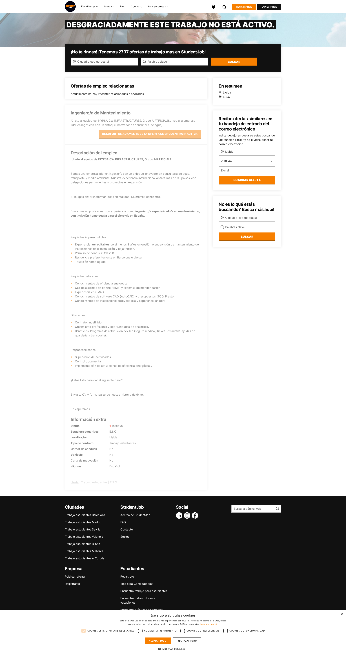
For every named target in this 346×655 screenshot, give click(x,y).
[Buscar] (224, 6)
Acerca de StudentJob (135, 515)
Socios (124, 536)
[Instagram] (188, 515)
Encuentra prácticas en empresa (141, 610)
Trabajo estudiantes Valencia (84, 536)
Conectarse (269, 7)
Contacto (136, 6)
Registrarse (244, 7)
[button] (173, 649)
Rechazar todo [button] (187, 640)
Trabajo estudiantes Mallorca (84, 551)
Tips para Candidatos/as (136, 584)
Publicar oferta (75, 576)
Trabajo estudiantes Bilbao (82, 544)
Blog (122, 6)
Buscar (234, 62)
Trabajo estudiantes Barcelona (85, 515)
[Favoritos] (213, 6)
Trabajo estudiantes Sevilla (83, 529)
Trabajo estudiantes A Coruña (84, 558)
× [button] (342, 614)
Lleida (75, 482)
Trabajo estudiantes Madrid (83, 522)
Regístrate (127, 576)
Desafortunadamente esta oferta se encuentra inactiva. (150, 134)
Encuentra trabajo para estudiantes (143, 591)
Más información (209, 624)
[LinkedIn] (180, 515)
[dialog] (173, 632)
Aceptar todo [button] (158, 640)
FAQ (123, 522)
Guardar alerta (247, 180)
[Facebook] (196, 515)
